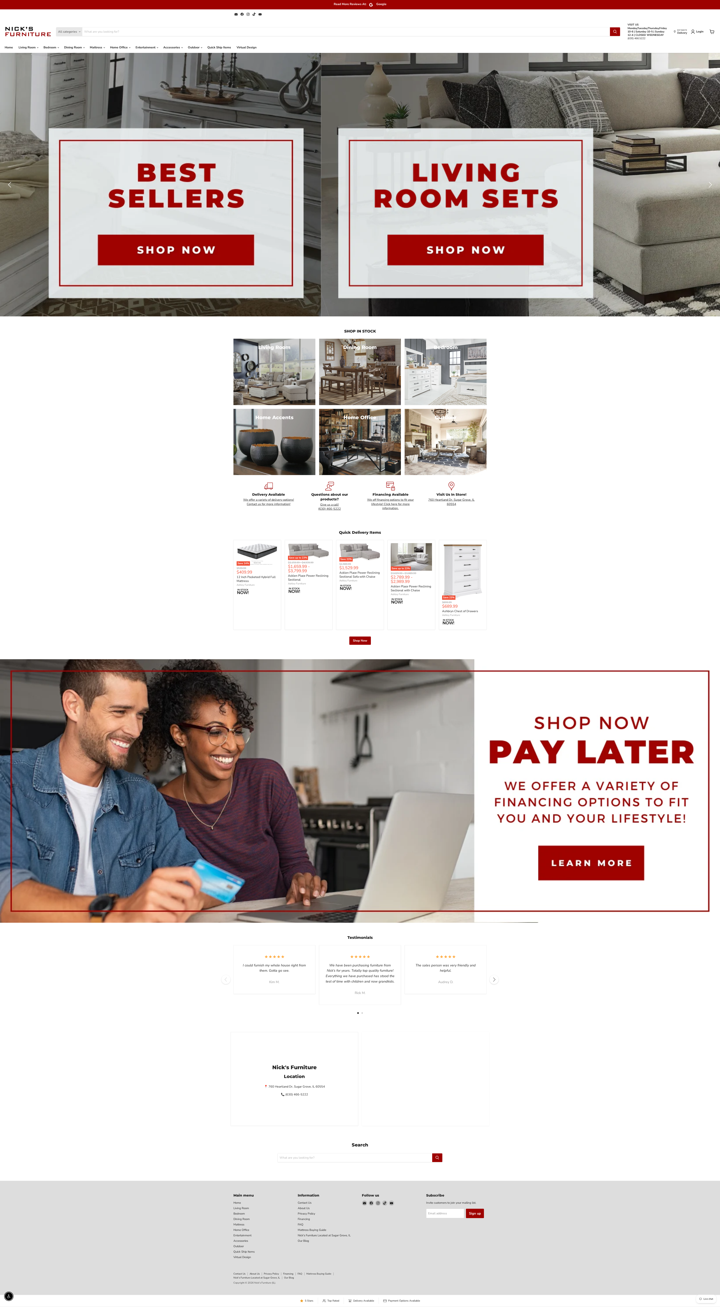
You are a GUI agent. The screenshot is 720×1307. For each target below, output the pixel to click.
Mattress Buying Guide (312, 1230)
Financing (304, 1219)
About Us (304, 1208)
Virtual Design (246, 47)
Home (9, 47)
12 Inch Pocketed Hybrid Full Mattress (256, 579)
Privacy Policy (306, 1213)
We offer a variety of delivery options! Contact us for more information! (268, 502)
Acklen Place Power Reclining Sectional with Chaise (411, 588)
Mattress (96, 47)
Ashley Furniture (246, 585)
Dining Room (73, 47)
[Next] (494, 979)
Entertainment (146, 47)
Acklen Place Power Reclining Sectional (308, 578)
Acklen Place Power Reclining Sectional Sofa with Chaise (359, 575)
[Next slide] (709, 184)
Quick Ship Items (219, 47)
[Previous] (225, 979)
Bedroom (50, 47)
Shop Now (360, 641)
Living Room (27, 47)
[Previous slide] (10, 184)
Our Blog (303, 1241)
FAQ (300, 1224)
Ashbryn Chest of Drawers (460, 611)
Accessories (172, 47)
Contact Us (304, 1203)
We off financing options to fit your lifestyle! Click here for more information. (390, 504)
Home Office (119, 47)
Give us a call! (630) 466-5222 (329, 507)
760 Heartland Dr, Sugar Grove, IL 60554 (451, 502)
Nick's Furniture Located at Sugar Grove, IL (324, 1235)
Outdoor (194, 47)
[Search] (615, 31)
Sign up (475, 1213)
